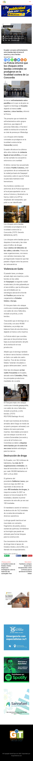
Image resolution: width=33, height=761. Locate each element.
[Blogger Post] (15, 59)
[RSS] (21, 59)
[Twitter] (8, 59)
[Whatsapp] (12, 59)
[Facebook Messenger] (18, 59)
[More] (25, 59)
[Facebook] (5, 59)
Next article (28, 562)
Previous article (6, 562)
